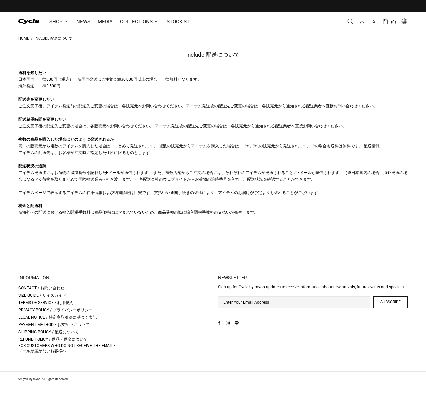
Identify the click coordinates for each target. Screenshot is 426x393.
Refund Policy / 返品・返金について (53, 339)
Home (23, 38)
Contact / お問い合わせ (41, 288)
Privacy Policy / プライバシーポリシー (55, 310)
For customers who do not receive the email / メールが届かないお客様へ (66, 348)
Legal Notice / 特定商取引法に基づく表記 (57, 317)
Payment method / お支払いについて (53, 324)
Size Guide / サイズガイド (42, 295)
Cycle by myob (29, 21)
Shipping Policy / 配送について (48, 332)
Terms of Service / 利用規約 (45, 302)
